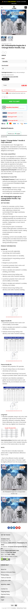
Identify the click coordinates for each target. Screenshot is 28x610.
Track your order (6, 580)
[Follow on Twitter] (14, 527)
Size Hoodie (5, 65)
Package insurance (7, 72)
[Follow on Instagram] (11, 527)
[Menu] (2, 7)
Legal (2, 600)
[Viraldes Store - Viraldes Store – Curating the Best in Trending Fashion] (14, 7)
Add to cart (14, 101)
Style (3, 58)
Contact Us (4, 589)
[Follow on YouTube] (19, 527)
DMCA (2, 597)
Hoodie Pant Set (6, 44)
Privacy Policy (5, 575)
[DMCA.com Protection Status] (5, 559)
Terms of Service (6, 577)
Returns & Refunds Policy (8, 572)
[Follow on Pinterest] (16, 527)
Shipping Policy (5, 591)
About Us (3, 569)
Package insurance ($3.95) (10, 77)
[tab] (14, 136)
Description (4, 136)
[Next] (24, 22)
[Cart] (26, 7)
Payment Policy (5, 594)
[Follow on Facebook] (8, 527)
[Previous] (3, 22)
